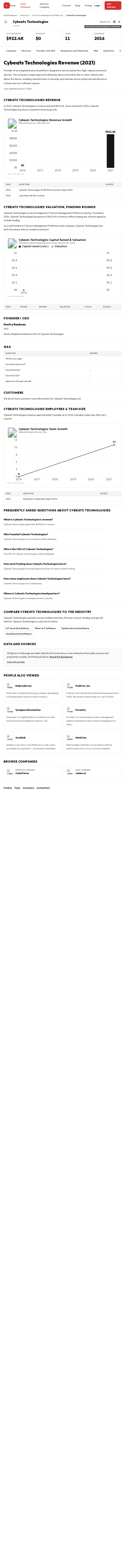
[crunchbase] (119, 22)
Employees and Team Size (74, 50)
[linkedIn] (114, 22)
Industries (24, 15)
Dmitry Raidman (15, 324)
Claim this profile (16, 662)
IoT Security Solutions (17, 628)
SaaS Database (25, 5)
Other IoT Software (45, 628)
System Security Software (75, 628)
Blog (77, 5)
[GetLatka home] (7, 5)
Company (11, 50)
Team (17, 787)
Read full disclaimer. (61, 656)
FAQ (96, 50)
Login (97, 5)
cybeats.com (104, 22)
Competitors (43, 787)
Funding (8, 787)
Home (13, 5)
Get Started (111, 5)
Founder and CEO (45, 50)
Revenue (26, 50)
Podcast (66, 5)
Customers (28, 787)
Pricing (88, 5)
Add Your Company (44, 5)
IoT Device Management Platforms (47, 15)
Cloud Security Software (19, 633)
